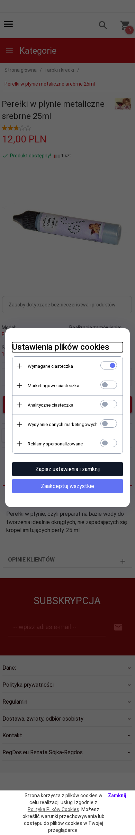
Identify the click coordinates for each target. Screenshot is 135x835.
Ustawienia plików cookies (60, 347)
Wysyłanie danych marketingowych (63, 424)
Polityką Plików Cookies (53, 809)
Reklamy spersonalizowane (55, 443)
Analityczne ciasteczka (50, 405)
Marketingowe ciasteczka (53, 385)
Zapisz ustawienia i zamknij (67, 469)
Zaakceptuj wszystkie (67, 486)
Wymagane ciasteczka (50, 366)
